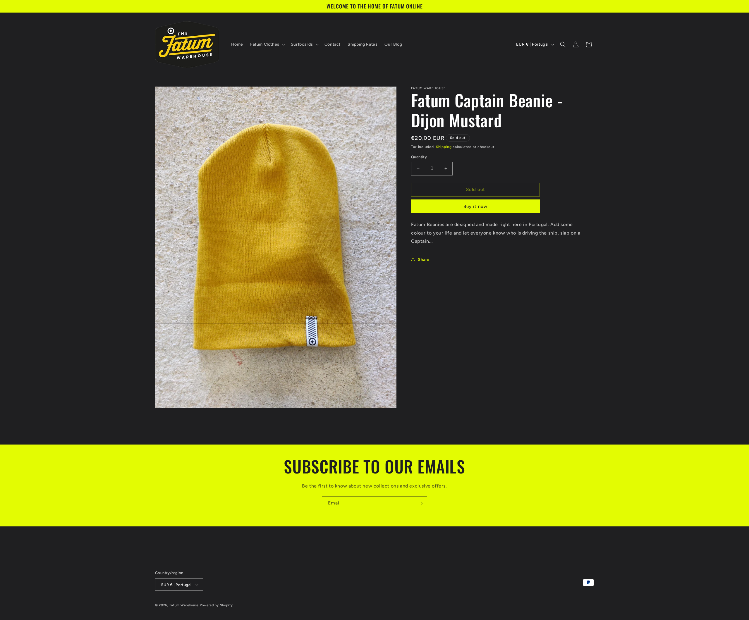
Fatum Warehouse (184, 605)
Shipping (444, 147)
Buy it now (475, 206)
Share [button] (424, 259)
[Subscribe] (420, 503)
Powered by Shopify (216, 605)
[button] (267, 44)
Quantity (419, 157)
